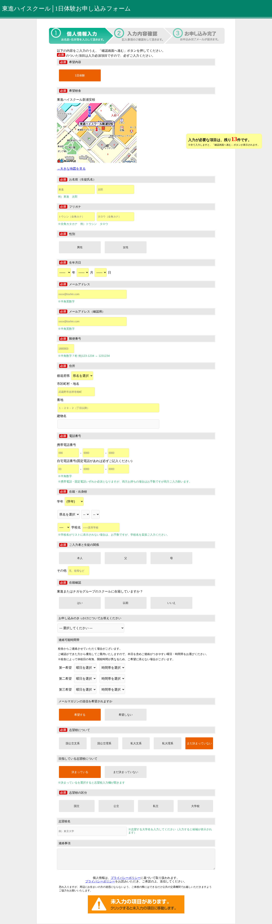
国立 (76, 806)
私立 (156, 806)
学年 (60, 501)
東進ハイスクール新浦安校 (76, 99)
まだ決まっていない (199, 743)
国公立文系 (73, 743)
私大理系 (167, 743)
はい (80, 602)
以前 (125, 602)
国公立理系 (104, 743)
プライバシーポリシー (126, 877)
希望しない (126, 714)
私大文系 (136, 743)
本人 (80, 558)
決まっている (79, 772)
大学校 (195, 806)
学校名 (76, 527)
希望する (79, 714)
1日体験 (80, 75)
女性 (125, 247)
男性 (80, 247)
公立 (116, 806)
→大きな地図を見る (71, 168)
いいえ (171, 602)
